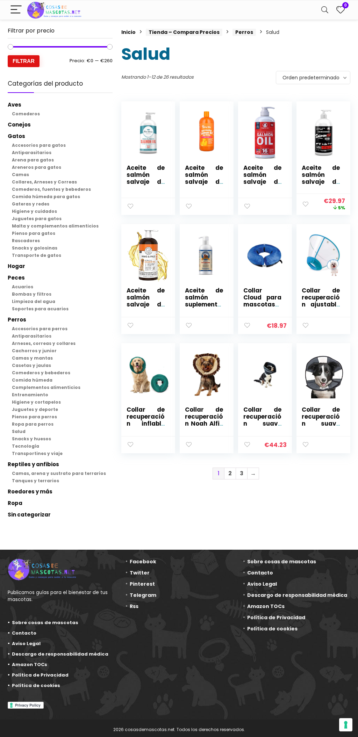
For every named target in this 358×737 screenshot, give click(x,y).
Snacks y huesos (31, 439)
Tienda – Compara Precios (184, 32)
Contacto (24, 633)
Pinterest (142, 583)
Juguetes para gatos (37, 219)
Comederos (26, 114)
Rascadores (26, 241)
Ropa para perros (32, 424)
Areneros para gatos (36, 167)
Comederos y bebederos (41, 373)
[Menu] (16, 10)
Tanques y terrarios (35, 481)
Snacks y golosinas (34, 248)
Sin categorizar (29, 514)
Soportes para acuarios (40, 309)
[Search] (324, 10)
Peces (16, 277)
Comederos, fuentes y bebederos (51, 189)
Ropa (15, 503)
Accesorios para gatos (39, 145)
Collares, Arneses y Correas (44, 182)
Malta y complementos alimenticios (55, 226)
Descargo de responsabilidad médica (60, 654)
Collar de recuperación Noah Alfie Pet (204, 420)
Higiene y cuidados (34, 211)
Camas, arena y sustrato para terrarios (59, 473)
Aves (14, 104)
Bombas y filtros (31, 294)
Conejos (19, 124)
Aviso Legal (26, 643)
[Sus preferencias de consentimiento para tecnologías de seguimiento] (345, 724)
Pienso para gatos (33, 233)
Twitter (140, 572)
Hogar (16, 266)
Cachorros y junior (34, 351)
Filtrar (24, 61)
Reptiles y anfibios (33, 464)
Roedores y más (30, 491)
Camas (20, 175)
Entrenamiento (30, 395)
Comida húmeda (32, 380)
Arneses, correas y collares (44, 343)
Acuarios (22, 287)
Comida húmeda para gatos (46, 197)
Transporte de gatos (36, 255)
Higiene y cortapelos (36, 402)
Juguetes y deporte (35, 409)
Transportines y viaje (37, 453)
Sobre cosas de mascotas (45, 622)
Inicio (128, 32)
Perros (17, 319)
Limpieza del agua (33, 301)
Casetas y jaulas (31, 365)
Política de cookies (36, 685)
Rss (134, 606)
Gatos (16, 136)
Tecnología (25, 446)
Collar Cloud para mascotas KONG (262, 301)
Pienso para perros (34, 417)
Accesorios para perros (39, 329)
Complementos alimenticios (46, 387)
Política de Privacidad (40, 675)
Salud (19, 431)
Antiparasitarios (31, 153)
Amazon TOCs (29, 664)
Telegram (143, 595)
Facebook (143, 561)
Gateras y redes (30, 204)
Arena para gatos (33, 160)
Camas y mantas (32, 358)
